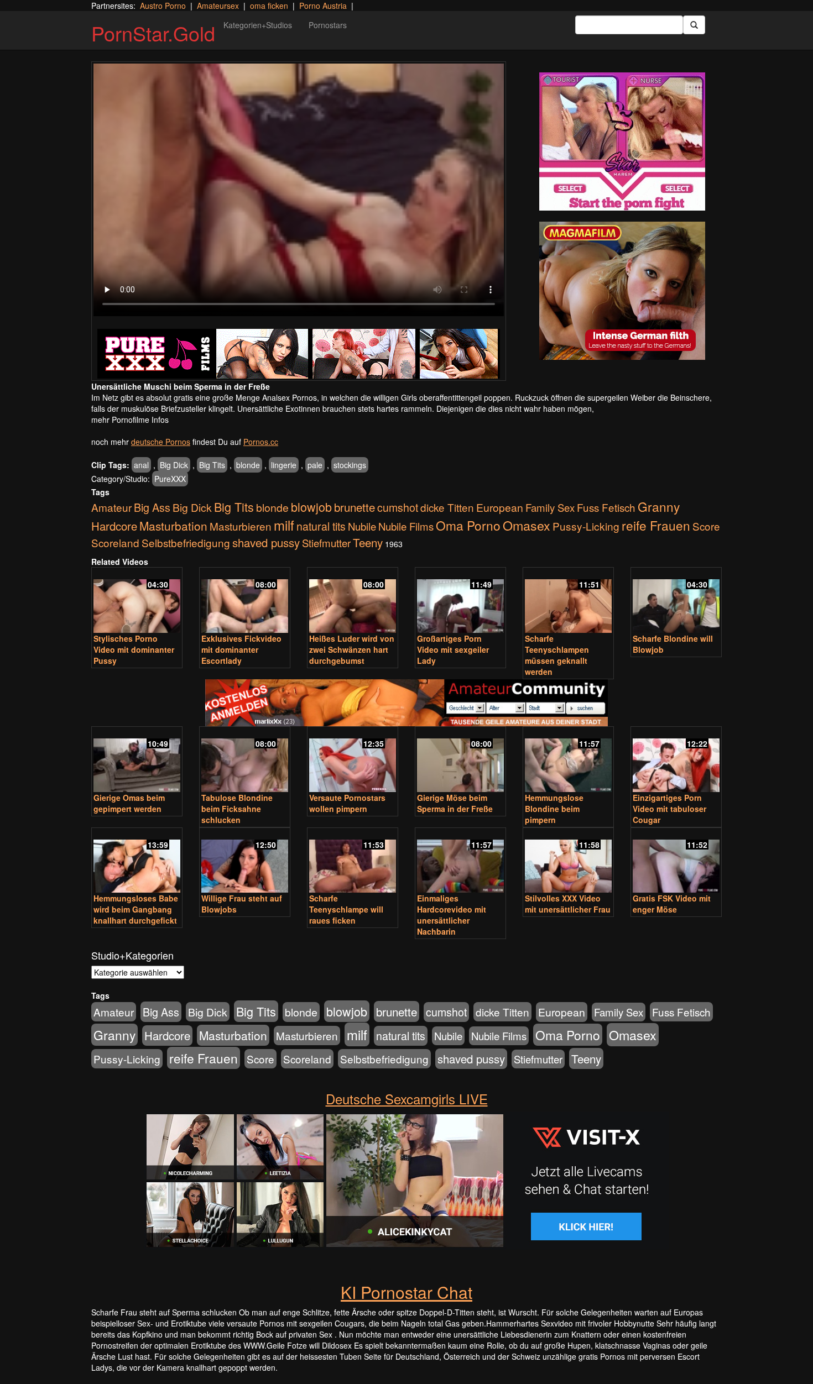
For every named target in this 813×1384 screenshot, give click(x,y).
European (499, 507)
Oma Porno (468, 525)
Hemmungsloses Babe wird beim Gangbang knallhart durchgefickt (135, 909)
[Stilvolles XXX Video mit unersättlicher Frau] (568, 861)
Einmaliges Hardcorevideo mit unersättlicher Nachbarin (451, 915)
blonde (248, 464)
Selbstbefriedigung (186, 542)
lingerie (283, 464)
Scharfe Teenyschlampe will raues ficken (346, 909)
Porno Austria (323, 5)
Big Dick (174, 464)
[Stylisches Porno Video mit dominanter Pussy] (136, 601)
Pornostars (328, 24)
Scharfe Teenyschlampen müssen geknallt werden (557, 655)
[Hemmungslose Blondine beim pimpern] (568, 760)
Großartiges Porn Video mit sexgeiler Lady (453, 649)
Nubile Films (406, 526)
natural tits (321, 526)
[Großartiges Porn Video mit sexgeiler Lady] (460, 601)
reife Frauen (656, 525)
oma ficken (269, 5)
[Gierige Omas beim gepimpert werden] (136, 760)
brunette (354, 507)
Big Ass (152, 507)
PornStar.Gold (153, 33)
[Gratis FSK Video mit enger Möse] (676, 861)
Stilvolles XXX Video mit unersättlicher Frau (568, 904)
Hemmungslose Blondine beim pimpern (554, 808)
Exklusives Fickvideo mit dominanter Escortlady (241, 649)
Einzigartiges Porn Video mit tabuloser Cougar (669, 808)
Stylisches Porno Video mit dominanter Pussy (133, 649)
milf (284, 524)
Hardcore (114, 526)
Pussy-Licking (586, 525)
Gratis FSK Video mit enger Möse (672, 904)
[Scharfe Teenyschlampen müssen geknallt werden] (568, 601)
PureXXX (170, 478)
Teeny (368, 542)
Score (706, 525)
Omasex (526, 525)
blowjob (311, 506)
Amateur (111, 507)
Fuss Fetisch (606, 507)
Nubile (362, 526)
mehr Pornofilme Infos (130, 419)
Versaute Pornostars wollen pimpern (347, 803)
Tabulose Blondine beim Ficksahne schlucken (237, 808)
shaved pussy (266, 542)
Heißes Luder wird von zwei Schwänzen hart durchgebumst (351, 649)
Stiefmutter (326, 543)
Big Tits (212, 464)
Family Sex (550, 507)
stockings (349, 464)
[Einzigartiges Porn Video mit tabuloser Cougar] (676, 760)
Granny (659, 506)
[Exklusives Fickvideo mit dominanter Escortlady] (244, 601)
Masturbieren (241, 525)
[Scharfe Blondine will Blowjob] (676, 601)
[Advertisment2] (622, 291)
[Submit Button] (694, 24)
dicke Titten (447, 507)
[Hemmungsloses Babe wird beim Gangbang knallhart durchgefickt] (136, 861)
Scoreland (115, 542)
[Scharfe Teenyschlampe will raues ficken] (352, 861)
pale (315, 464)
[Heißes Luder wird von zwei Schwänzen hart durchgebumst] (352, 601)
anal (141, 464)
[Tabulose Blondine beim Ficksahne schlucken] (244, 760)
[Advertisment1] (622, 141)
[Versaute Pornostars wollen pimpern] (352, 760)
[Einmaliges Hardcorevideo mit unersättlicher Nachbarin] (460, 861)
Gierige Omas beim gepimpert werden (129, 803)
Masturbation (173, 525)
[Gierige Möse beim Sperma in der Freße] (460, 760)
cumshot (397, 507)
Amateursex (218, 5)
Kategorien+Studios (257, 24)
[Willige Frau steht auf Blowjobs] (244, 861)
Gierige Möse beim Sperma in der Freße (455, 803)
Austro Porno (163, 5)
